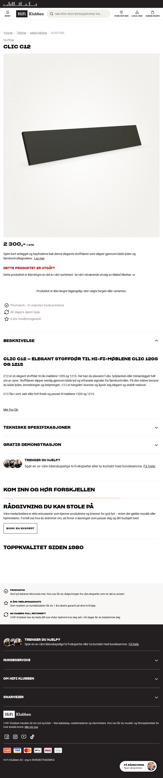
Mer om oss (31, 727)
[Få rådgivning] (151, 766)
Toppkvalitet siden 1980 (43, 547)
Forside (8, 32)
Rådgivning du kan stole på (48, 506)
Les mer (155, 4)
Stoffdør (8, 40)
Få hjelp (149, 466)
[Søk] (51, 13)
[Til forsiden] (30, 13)
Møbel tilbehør (38, 32)
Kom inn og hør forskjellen (49, 489)
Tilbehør (21, 32)
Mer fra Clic (10, 409)
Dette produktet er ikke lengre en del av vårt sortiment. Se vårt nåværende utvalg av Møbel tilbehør (67, 274)
